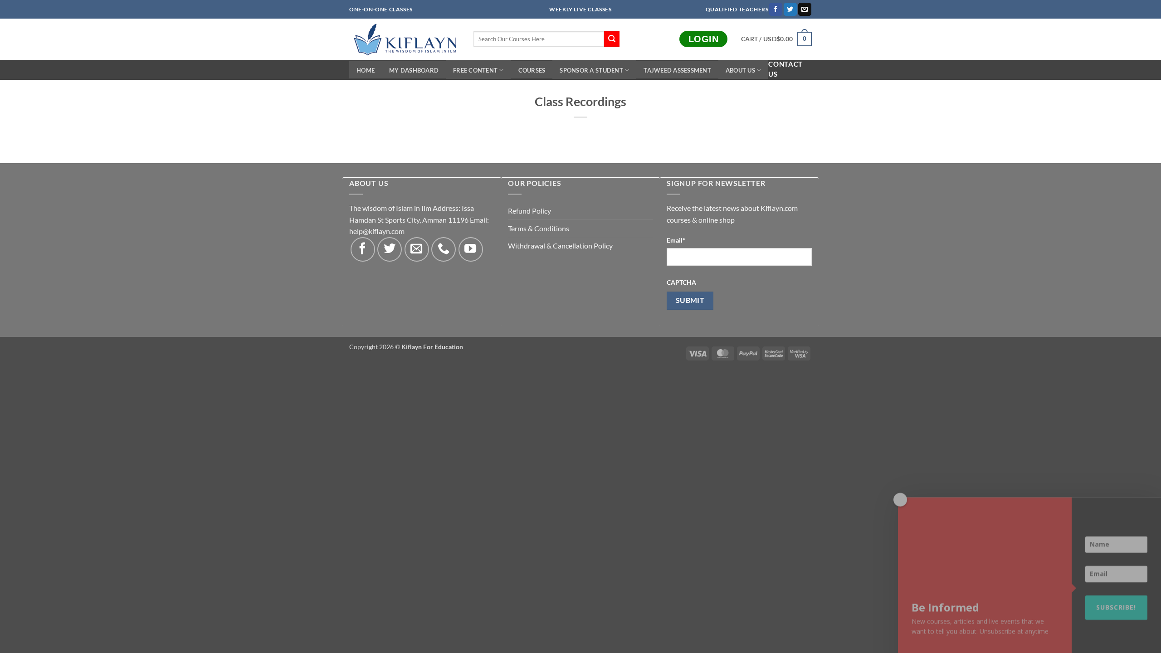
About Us (740, 70)
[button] (776, 39)
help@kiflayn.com (377, 231)
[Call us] (443, 249)
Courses (532, 70)
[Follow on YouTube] (471, 249)
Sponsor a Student (591, 70)
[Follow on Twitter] (790, 9)
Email (676, 240)
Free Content (475, 70)
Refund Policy (529, 210)
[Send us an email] (804, 9)
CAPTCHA (681, 282)
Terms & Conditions (538, 228)
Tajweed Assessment (677, 70)
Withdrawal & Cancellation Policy (560, 245)
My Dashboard (414, 70)
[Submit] (612, 39)
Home (365, 70)
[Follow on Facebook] (775, 9)
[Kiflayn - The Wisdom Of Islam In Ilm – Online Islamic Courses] (404, 39)
